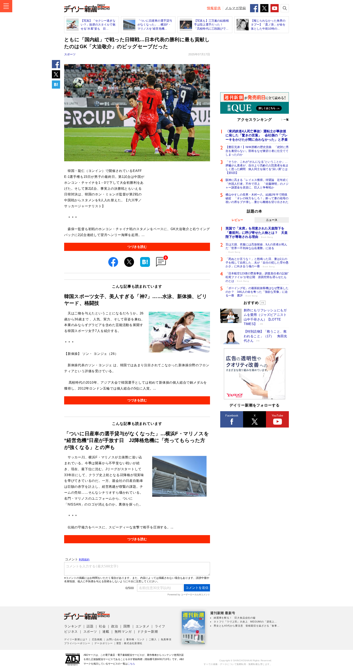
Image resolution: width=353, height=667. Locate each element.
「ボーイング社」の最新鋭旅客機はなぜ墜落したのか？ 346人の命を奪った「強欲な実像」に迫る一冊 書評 (257, 291)
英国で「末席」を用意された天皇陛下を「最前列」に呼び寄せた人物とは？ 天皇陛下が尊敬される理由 (257, 233)
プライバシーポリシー (77, 643)
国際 (126, 626)
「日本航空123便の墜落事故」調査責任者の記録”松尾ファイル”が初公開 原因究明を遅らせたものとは (257, 277)
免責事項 (166, 639)
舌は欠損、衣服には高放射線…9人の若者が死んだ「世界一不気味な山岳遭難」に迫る (256, 248)
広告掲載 (97, 639)
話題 (90, 626)
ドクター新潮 (147, 631)
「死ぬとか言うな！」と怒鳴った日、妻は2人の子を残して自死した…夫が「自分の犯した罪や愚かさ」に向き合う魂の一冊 (257, 262)
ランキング (72, 626)
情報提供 (214, 8)
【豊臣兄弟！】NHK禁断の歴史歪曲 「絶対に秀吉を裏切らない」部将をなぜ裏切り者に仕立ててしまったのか (257, 150)
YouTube (277, 415)
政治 (114, 626)
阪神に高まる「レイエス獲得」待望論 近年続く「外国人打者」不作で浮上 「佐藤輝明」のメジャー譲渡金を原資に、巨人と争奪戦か (257, 183)
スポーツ (70, 54)
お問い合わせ (114, 639)
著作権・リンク (135, 639)
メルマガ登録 (235, 8)
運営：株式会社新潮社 (129, 643)
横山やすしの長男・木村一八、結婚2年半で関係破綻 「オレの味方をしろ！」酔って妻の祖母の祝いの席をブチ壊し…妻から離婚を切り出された (257, 198)
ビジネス (71, 631)
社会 (102, 626)
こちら (131, 663)
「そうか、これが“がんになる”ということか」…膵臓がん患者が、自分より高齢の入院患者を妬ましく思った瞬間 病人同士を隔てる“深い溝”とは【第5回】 (257, 167)
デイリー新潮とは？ (76, 639)
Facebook (231, 415)
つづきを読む (137, 246)
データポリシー (103, 643)
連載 (105, 631)
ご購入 (152, 639)
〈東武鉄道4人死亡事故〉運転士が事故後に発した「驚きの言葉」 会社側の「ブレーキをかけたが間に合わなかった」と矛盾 (257, 135)
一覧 (286, 119)
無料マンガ (123, 631)
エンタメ (142, 626)
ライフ (160, 626)
